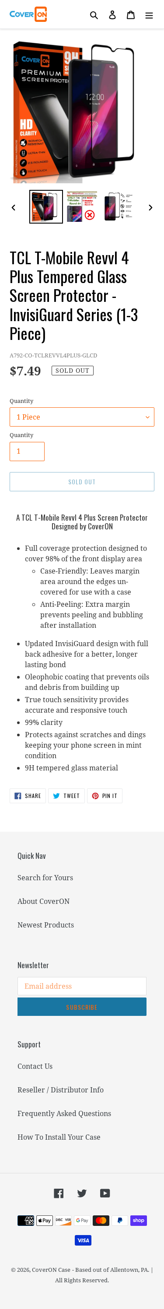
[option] (46, 207)
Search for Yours (45, 877)
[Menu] (149, 14)
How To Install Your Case (59, 1137)
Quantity (21, 401)
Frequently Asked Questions (64, 1113)
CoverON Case (51, 1270)
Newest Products (45, 925)
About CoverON (43, 901)
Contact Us (34, 1066)
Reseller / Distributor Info (60, 1090)
